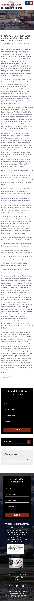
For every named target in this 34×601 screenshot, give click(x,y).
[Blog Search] (29, 442)
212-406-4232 (18, 579)
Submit (17, 430)
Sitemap (7, 595)
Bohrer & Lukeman (12, 528)
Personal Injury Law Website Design (19, 595)
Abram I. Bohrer (22, 43)
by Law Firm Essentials (17, 597)
